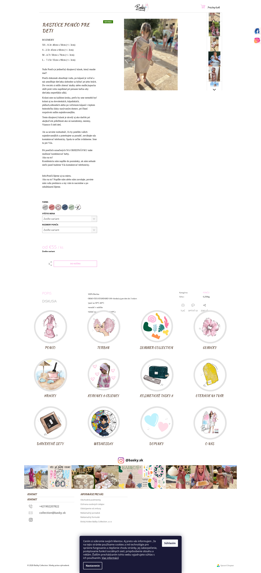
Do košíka (75, 263)
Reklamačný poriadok (90, 512)
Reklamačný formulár (90, 517)
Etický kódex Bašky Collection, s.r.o (96, 521)
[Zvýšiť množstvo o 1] (51, 262)
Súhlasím (170, 543)
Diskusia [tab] (49, 301)
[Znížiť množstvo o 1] (51, 265)
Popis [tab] (46, 293)
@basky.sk (134, 460)
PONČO (206, 292)
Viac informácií (110, 558)
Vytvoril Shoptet (227, 565)
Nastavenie (93, 565)
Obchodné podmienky (90, 499)
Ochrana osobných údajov (92, 504)
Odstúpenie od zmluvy (90, 508)
